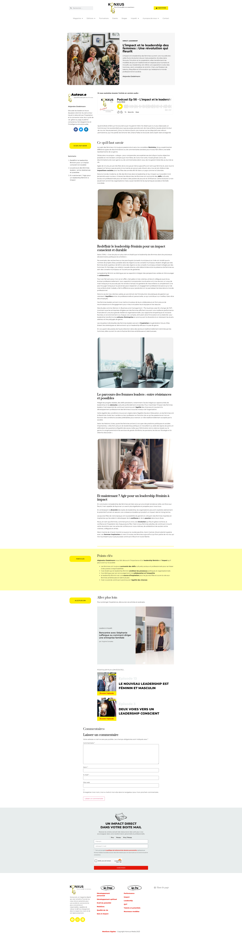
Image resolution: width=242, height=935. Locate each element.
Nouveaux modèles (131, 911)
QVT (125, 904)
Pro (112, 837)
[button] (76, 129)
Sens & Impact (102, 914)
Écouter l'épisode (107, 693)
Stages (124, 18)
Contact (166, 18)
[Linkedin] (82, 919)
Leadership (133, 41)
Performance (129, 893)
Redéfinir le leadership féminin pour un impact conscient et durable (79, 162)
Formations (104, 18)
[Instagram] (77, 919)
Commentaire (89, 743)
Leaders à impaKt (105, 628)
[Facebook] (72, 919)
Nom (85, 767)
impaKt (134, 18)
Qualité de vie (102, 910)
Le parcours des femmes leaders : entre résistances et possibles (80, 170)
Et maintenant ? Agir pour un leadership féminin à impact (80, 178)
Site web (86, 782)
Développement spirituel (107, 899)
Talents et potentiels (132, 908)
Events (115, 18)
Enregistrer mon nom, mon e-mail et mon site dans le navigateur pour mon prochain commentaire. (121, 792)
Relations (100, 906)
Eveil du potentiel (104, 903)
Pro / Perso (127, 837)
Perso (118, 837)
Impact (125, 41)
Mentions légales (109, 931)
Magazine (77, 18)
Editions (90, 18)
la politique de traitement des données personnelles (121, 850)
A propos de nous (150, 18)
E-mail (86, 775)
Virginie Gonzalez (107, 641)
